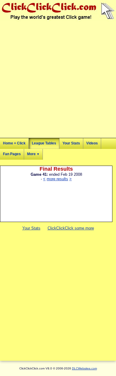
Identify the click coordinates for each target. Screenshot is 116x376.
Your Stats (71, 143)
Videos (92, 143)
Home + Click (14, 143)
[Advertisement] (58, 79)
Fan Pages (12, 154)
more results (57, 179)
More (33, 154)
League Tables (44, 143)
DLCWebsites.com (84, 368)
